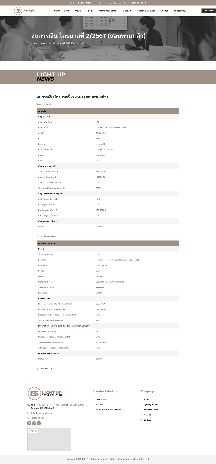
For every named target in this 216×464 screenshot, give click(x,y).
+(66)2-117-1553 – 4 (138, 3)
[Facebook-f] (29, 423)
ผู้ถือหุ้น (90, 10)
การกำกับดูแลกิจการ (107, 10)
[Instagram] (34, 423)
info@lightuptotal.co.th (111, 3)
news (42, 43)
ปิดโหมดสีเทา (209, 11)
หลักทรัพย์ (126, 10)
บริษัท (66, 10)
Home (34, 43)
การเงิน (78, 10)
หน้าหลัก (56, 10)
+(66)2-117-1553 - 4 (39, 418)
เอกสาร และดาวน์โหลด (146, 10)
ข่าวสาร (165, 10)
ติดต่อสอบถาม (180, 10)
